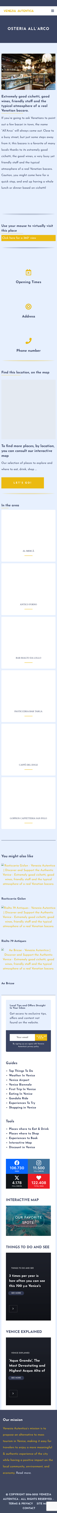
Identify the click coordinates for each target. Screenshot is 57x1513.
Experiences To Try (22, 1103)
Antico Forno (28, 582)
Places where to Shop (24, 1133)
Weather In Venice (22, 1075)
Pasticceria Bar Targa (28, 689)
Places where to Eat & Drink (29, 1129)
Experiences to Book (23, 1138)
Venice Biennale (20, 1084)
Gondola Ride (18, 1098)
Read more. (23, 1472)
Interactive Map (20, 1142)
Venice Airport (19, 1080)
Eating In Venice (21, 1093)
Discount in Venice (22, 1147)
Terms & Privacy (21, 1503)
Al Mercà (28, 529)
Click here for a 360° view (19, 238)
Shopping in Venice (22, 1107)
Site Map (43, 1503)
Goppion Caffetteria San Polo (28, 796)
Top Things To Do (21, 1071)
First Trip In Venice (22, 1089)
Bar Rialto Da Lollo (28, 636)
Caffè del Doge (28, 743)
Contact (29, 1508)
